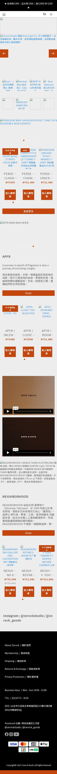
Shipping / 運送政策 (15, 661)
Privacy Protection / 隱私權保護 (21, 676)
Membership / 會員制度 (17, 653)
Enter (28, 293)
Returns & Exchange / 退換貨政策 (22, 668)
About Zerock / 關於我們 (18, 645)
